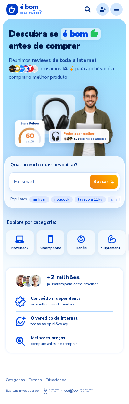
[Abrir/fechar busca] (87, 9)
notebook (61, 199)
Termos (35, 379)
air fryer (39, 199)
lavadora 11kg (90, 199)
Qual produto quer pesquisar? (43, 165)
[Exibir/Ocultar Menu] (116, 9)
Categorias (15, 379)
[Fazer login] (102, 9)
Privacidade (56, 379)
